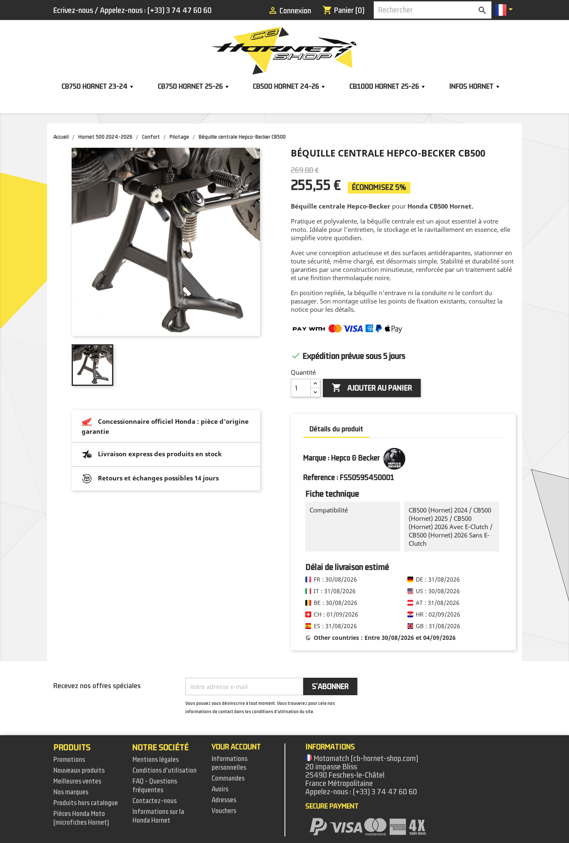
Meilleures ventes (77, 781)
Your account (236, 747)
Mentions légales (155, 759)
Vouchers (224, 811)
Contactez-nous (154, 801)
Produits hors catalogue (85, 803)
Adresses (224, 800)
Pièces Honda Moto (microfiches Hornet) (81, 818)
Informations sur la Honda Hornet (158, 816)
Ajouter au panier (372, 388)
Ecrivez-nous (73, 10)
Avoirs (220, 789)
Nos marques (70, 792)
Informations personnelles (229, 763)
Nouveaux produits (79, 770)
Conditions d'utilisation (164, 770)
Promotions (69, 759)
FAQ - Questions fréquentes (154, 786)
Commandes (228, 778)
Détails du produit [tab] (336, 429)
